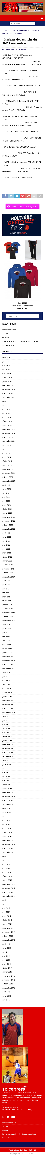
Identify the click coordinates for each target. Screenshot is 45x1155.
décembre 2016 (8, 792)
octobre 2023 (7, 477)
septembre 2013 (8, 940)
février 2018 (7, 736)
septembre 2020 (8, 621)
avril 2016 (6, 824)
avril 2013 (6, 960)
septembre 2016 (8, 804)
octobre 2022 (7, 525)
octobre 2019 (7, 664)
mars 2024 (6, 457)
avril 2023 (6, 501)
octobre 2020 (7, 617)
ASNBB (23, 49)
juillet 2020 (6, 629)
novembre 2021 (8, 569)
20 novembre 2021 (11, 49)
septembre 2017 (8, 756)
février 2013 (7, 968)
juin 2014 (5, 904)
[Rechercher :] (22, 23)
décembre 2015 (8, 840)
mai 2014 (6, 908)
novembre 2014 (8, 888)
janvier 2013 (7, 972)
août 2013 (6, 944)
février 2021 (7, 601)
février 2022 (7, 557)
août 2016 (6, 808)
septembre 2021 (8, 577)
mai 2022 (6, 545)
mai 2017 (6, 772)
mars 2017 (6, 780)
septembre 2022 (8, 529)
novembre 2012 (8, 980)
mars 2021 (6, 597)
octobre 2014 (7, 892)
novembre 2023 (8, 473)
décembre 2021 (8, 565)
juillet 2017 (6, 764)
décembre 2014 (8, 884)
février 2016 (7, 832)
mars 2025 (6, 417)
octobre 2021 (7, 573)
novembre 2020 (8, 613)
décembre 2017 (8, 744)
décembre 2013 (8, 928)
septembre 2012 (8, 988)
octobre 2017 (7, 752)
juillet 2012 (6, 996)
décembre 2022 (8, 517)
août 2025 (6, 401)
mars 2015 (6, 872)
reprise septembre (9, 330)
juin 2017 (5, 768)
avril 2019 (6, 684)
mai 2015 (6, 864)
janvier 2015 (7, 880)
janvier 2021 (7, 605)
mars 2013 (6, 964)
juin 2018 (5, 720)
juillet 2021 (6, 585)
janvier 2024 (7, 465)
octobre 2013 (7, 936)
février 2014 (7, 920)
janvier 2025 (7, 425)
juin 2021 (5, 589)
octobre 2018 (7, 708)
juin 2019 (5, 676)
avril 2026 (6, 369)
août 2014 (6, 900)
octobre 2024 (7, 437)
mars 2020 (6, 644)
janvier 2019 (7, 696)
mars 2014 (6, 916)
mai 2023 (6, 497)
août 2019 (6, 672)
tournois (5, 338)
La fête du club (8, 346)
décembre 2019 (8, 656)
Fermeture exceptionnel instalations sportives (20, 342)
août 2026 (6, 357)
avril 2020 (6, 641)
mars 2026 (6, 373)
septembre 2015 (8, 852)
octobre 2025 (7, 393)
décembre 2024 (8, 429)
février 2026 (7, 377)
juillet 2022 (6, 537)
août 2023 (6, 485)
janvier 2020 (7, 652)
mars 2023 (6, 505)
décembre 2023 (8, 469)
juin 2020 (5, 633)
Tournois (5, 334)
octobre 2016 (7, 800)
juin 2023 (5, 493)
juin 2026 (5, 361)
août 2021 (6, 581)
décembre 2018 (8, 700)
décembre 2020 (8, 609)
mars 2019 (6, 688)
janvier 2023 (7, 513)
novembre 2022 (8, 521)
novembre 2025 (8, 389)
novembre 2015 (8, 844)
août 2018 (6, 716)
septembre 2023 (8, 481)
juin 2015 (5, 860)
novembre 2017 (8, 748)
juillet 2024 (6, 445)
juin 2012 (5, 1000)
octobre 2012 (7, 984)
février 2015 (7, 876)
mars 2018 (6, 732)
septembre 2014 (8, 896)
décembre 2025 (8, 385)
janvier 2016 (7, 836)
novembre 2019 (8, 660)
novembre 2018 (8, 704)
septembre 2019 (8, 668)
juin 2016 (5, 816)
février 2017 (7, 784)
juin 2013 (5, 952)
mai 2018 (6, 724)
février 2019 (7, 692)
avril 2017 (6, 776)
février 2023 (7, 509)
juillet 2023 (6, 489)
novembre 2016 (8, 796)
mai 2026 (6, 365)
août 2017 (6, 760)
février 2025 (7, 421)
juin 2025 (5, 405)
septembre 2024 (8, 441)
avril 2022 (6, 549)
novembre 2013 (8, 932)
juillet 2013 (6, 948)
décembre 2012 (8, 976)
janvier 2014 (7, 924)
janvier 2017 (7, 788)
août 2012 (6, 992)
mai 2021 (6, 593)
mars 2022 (6, 553)
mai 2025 (6, 409)
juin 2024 (5, 449)
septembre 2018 (8, 712)
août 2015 (6, 856)
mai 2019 (6, 680)
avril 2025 (6, 413)
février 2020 (7, 649)
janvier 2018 (7, 740)
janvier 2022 (7, 561)
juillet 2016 (6, 812)
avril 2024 (6, 453)
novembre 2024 (8, 433)
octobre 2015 (7, 848)
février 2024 (7, 461)
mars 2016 (6, 828)
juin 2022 (5, 541)
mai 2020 (6, 637)
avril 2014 (6, 912)
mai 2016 (6, 820)
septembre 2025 (8, 397)
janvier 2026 (7, 381)
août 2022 (6, 533)
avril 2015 (6, 868)
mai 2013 (6, 956)
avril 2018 (6, 728)
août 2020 (6, 625)
